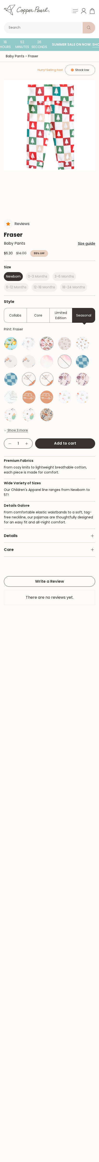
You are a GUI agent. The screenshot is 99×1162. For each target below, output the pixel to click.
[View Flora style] (64, 379)
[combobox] (44, 27)
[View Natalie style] (46, 343)
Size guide (86, 243)
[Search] (89, 27)
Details (11, 535)
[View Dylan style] (64, 343)
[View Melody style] (10, 343)
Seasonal (83, 315)
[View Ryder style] (10, 361)
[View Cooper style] (28, 397)
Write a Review (49, 581)
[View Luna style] (28, 379)
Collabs (15, 315)
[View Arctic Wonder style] (28, 343)
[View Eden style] (46, 414)
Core (38, 315)
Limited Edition (61, 315)
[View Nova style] (46, 361)
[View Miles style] (82, 361)
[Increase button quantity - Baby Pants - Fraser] (27, 443)
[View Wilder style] (82, 343)
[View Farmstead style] (10, 414)
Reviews (22, 223)
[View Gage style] (10, 397)
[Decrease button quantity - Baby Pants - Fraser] (9, 443)
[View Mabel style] (64, 397)
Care (9, 549)
